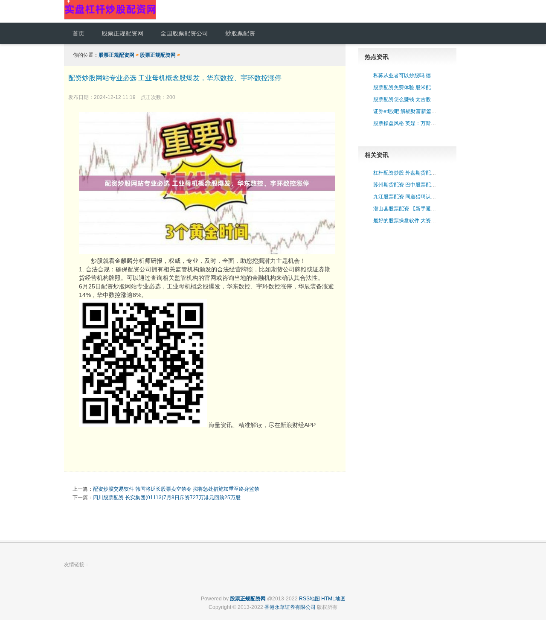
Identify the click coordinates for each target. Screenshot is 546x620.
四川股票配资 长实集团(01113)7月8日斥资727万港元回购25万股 (167, 498)
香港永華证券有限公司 (290, 607)
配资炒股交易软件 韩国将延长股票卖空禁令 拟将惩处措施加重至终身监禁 (176, 489)
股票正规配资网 (116, 55)
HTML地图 (333, 599)
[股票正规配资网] (110, 18)
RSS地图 (309, 599)
